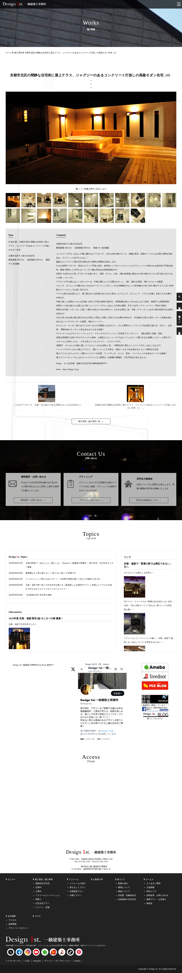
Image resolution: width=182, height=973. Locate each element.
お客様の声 (98, 879)
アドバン (48, 961)
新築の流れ (123, 883)
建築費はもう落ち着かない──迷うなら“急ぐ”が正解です (51, 573)
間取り (39, 899)
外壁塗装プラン (77, 891)
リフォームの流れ (78, 883)
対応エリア (151, 891)
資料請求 (179, 331)
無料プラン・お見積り (156, 899)
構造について (124, 891)
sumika (77, 961)
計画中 (39, 887)
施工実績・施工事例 (44, 879)
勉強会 (179, 306)
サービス (150, 879)
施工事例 (18, 53)
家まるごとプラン (78, 887)
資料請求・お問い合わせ (33, 500)
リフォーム (74, 879)
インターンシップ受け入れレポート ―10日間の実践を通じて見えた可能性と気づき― (64, 579)
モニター (12, 879)
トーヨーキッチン (14, 961)
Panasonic (37, 961)
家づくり (121, 879)
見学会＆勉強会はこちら (149, 500)
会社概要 (12, 916)
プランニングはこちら (91, 500)
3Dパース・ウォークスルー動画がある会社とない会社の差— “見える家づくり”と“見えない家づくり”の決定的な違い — (148, 605)
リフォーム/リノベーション (48, 895)
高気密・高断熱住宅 (127, 895)
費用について (124, 887)
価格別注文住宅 (42, 883)
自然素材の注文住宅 (127, 899)
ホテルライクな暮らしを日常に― (139, 573)
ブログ (38, 916)
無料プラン (179, 318)
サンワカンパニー (63, 961)
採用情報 (12, 924)
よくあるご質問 (153, 883)
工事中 (39, 891)
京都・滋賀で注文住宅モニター (23, 624)
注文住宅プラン (42, 903)
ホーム (9, 53)
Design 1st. (25, 482)
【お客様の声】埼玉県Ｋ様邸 (38, 595)
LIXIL (28, 961)
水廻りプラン (76, 895)
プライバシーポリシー (18, 928)
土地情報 (150, 887)
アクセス (12, 920)
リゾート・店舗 (42, 907)
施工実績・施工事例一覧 (91, 421)
